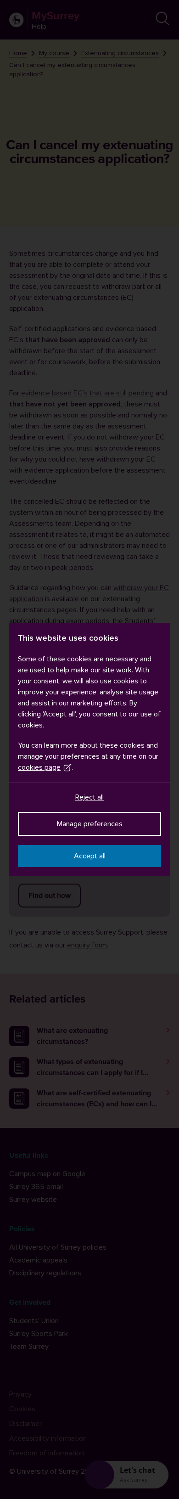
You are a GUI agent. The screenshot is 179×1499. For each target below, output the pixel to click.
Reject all (89, 797)
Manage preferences (90, 823)
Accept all (90, 856)
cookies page (39, 767)
